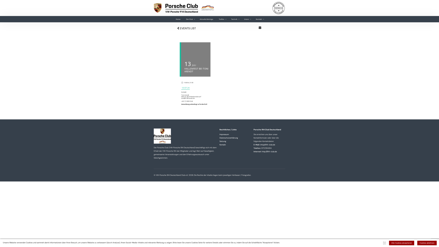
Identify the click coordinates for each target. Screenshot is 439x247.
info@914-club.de (267, 145)
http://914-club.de (269, 151)
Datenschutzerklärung (229, 138)
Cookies (194, 242)
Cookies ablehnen (427, 243)
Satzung (223, 141)
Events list (187, 28)
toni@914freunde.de (188, 98)
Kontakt (223, 145)
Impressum (224, 134)
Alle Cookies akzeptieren (401, 243)
